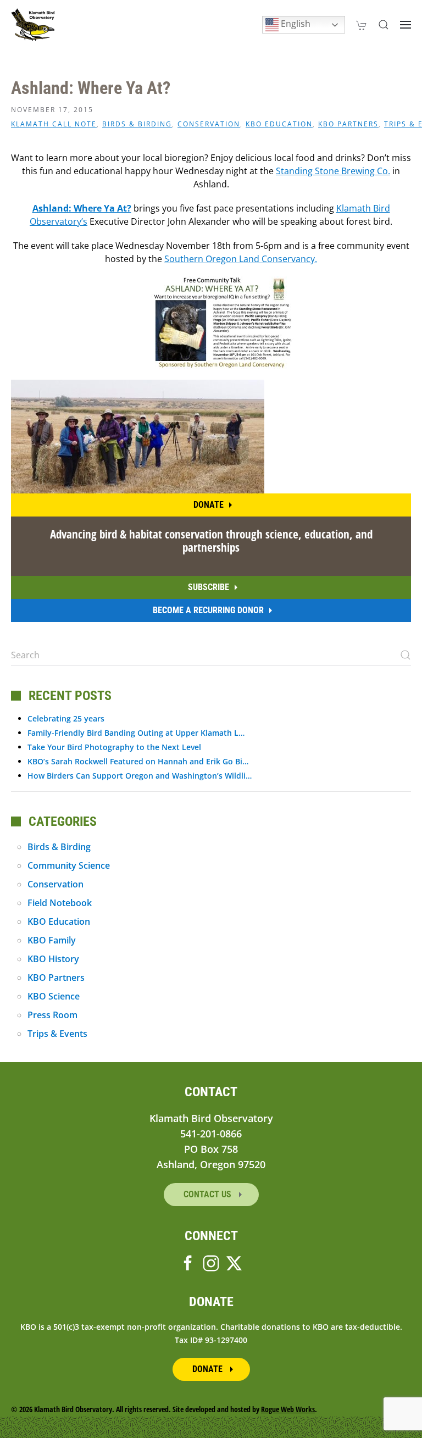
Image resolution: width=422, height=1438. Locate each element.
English (294, 24)
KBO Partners (348, 124)
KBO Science (53, 996)
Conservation (208, 124)
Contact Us (209, 1194)
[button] (383, 24)
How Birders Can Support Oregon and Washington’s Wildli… (139, 775)
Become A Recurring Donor (208, 610)
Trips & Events (57, 1034)
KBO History (53, 959)
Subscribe (208, 587)
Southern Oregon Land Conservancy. (240, 259)
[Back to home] (33, 24)
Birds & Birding (137, 124)
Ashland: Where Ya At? (81, 208)
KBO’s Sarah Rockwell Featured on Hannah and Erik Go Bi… (137, 761)
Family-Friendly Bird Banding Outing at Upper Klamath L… (136, 733)
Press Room (52, 1015)
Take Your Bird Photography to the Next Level (114, 747)
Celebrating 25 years (65, 718)
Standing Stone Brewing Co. (333, 171)
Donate (208, 504)
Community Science (68, 865)
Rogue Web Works (288, 1409)
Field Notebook (59, 903)
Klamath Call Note (54, 124)
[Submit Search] (405, 655)
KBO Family (51, 940)
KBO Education (279, 124)
